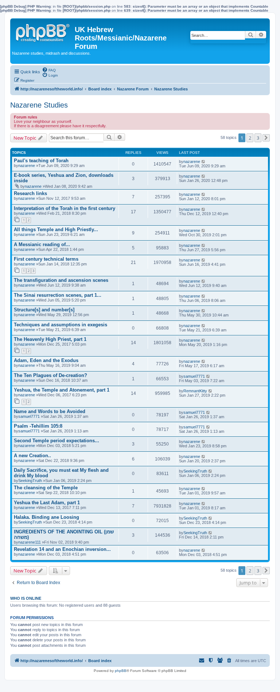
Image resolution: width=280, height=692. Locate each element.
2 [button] (250, 138)
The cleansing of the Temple (46, 487)
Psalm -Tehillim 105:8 (38, 426)
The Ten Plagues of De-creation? (50, 375)
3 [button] (258, 138)
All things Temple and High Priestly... (56, 229)
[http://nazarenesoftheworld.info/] (43, 31)
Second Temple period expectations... (56, 440)
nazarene (26, 165)
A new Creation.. (32, 455)
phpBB (121, 671)
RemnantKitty (195, 391)
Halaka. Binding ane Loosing (46, 517)
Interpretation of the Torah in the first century (64, 208)
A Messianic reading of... (42, 244)
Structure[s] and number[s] (44, 309)
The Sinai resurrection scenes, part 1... (57, 295)
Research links (30, 193)
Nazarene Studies (39, 105)
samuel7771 (194, 376)
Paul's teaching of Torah (41, 160)
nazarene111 (29, 542)
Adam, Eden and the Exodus (46, 360)
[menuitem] (49, 69)
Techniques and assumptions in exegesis (60, 324)
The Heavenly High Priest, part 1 (50, 339)
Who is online (25, 598)
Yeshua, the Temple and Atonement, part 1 (61, 390)
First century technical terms (46, 259)
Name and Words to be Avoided (49, 411)
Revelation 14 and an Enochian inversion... (62, 549)
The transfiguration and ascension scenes (61, 280)
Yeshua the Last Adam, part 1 (47, 502)
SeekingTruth (30, 480)
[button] (266, 137)
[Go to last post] (203, 161)
